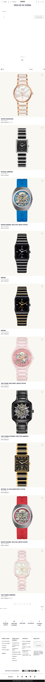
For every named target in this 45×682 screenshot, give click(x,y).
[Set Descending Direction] (44, 69)
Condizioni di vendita (16, 654)
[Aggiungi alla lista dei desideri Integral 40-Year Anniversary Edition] (42, 445)
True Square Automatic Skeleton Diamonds (14, 436)
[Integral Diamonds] (22, 147)
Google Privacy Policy (38, 653)
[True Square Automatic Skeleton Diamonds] (22, 411)
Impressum (14, 656)
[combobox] (3, 17)
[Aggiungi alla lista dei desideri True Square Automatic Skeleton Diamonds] (42, 392)
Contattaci (4, 647)
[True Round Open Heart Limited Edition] (22, 359)
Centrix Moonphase (7, 119)
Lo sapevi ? (4, 645)
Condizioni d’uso (15, 643)
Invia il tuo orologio (6, 643)
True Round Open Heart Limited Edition (13, 383)
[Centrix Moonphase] (22, 94)
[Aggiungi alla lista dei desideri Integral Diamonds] (42, 128)
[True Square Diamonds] (22, 570)
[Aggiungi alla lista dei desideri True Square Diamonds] (42, 551)
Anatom (3, 277)
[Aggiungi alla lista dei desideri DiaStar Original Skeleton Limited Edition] (42, 181)
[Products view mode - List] (1, 69)
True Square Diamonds (8, 595)
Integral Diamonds (7, 172)
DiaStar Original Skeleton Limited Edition (14, 224)
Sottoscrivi (38, 645)
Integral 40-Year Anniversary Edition (13, 489)
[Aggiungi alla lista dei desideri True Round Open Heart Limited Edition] (42, 339)
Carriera (14, 658)
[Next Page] (30, 604)
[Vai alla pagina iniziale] (22, 2)
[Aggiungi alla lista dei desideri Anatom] (42, 233)
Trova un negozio (5, 649)
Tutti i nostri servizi (6, 641)
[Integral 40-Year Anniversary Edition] (22, 464)
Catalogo (4, 653)
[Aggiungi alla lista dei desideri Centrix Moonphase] (42, 75)
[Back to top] (22, 60)
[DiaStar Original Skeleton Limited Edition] (22, 200)
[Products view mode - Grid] (3, 69)
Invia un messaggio (26, 641)
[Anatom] (22, 253)
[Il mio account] (39, 2)
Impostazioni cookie (16, 652)
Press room (14, 660)
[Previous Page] (15, 604)
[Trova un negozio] (37, 2)
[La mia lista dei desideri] (41, 2)
